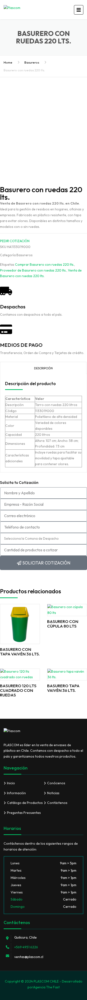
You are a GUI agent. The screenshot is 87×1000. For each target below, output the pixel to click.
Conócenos (56, 783)
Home (8, 62)
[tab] (43, 368)
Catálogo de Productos (25, 803)
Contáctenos (57, 803)
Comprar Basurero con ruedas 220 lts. (44, 264)
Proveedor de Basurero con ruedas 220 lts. (33, 270)
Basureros (31, 62)
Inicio (11, 783)
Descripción (43, 368)
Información (16, 793)
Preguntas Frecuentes (24, 812)
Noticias (53, 793)
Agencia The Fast (46, 987)
